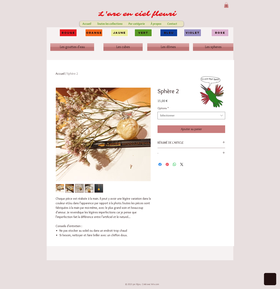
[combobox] (191, 115)
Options (163, 108)
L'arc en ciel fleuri (138, 14)
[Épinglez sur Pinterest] (167, 164)
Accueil (60, 73)
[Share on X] (181, 164)
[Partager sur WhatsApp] (174, 164)
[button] (226, 5)
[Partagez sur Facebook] (160, 164)
